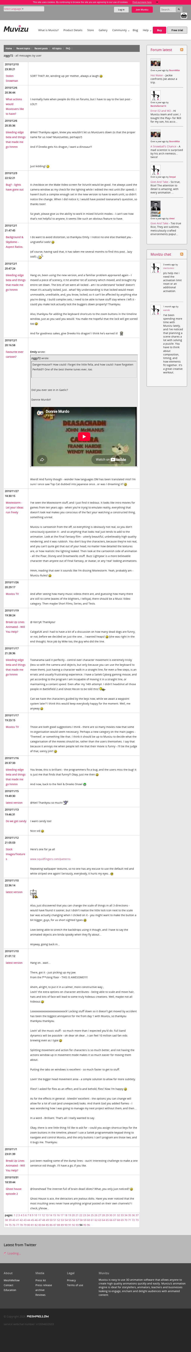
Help (146, 30)
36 (133, 1215)
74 (6, 1225)
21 (77, 1215)
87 (54, 1225)
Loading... (14, 1253)
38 (6, 1220)
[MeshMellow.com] (37, 1316)
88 (58, 1225)
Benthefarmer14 (158, 106)
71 (129, 1220)
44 (28, 1220)
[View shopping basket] (184, 15)
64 (103, 1220)
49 (47, 1220)
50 (51, 1220)
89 (62, 1225)
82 (36, 1225)
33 (122, 1215)
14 (50, 1215)
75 (10, 1225)
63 (99, 1220)
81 (32, 1225)
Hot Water (157, 75)
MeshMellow (12, 1280)
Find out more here (142, 2)
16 (58, 1215)
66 (110, 1220)
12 (43, 1215)
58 (81, 1220)
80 (28, 1225)
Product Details (72, 30)
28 (103, 1215)
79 (25, 1225)
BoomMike (174, 70)
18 (65, 1215)
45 (32, 1220)
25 (92, 1215)
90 (66, 1225)
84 (43, 1225)
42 (21, 1220)
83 (39, 1225)
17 (61, 1215)
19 (69, 1215)
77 (17, 1225)
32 (118, 1215)
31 (114, 1215)
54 (66, 1220)
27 (99, 1215)
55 (69, 1220)
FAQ (68, 48)
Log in (121, 9)
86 (51, 1225)
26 (95, 1215)
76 (13, 1225)
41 (17, 1220)
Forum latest (161, 49)
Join (142, 9)
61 (92, 1220)
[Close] (157, 2)
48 (43, 1220)
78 (21, 1225)
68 (118, 1220)
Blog (135, 30)
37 (137, 1215)
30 (110, 1215)
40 (13, 1220)
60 (88, 1220)
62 (96, 1220)
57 (77, 1220)
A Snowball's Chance (164, 146)
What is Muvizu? (48, 30)
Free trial (177, 30)
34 (125, 1215)
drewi (172, 218)
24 (88, 1215)
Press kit (40, 1280)
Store (90, 30)
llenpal (172, 177)
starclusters (168, 268)
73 (137, 1220)
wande (166, 310)
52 (58, 1220)
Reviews (40, 1295)
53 (62, 1220)
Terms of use (75, 1285)
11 (39, 1215)
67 (114, 1220)
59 (84, 1220)
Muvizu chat (161, 254)
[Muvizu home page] (16, 28)
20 (73, 1215)
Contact (8, 1285)
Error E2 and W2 (161, 111)
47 (39, 1220)
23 (84, 1215)
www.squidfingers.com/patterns (50, 859)
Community (119, 30)
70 (125, 1220)
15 (54, 1215)
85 (47, 1225)
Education (10, 1290)
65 (107, 1220)
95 (84, 1225)
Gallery (103, 30)
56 (73, 1220)
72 (133, 1220)
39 (10, 1220)
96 (88, 1225)
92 (73, 1225)
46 (36, 1220)
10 (35, 1215)
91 (69, 1225)
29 (107, 1215)
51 (54, 1220)
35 (129, 1215)
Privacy (71, 1280)
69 (122, 1220)
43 (25, 1220)
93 (77, 1225)
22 (80, 1215)
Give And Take (160, 182)
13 (47, 1215)
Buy (159, 30)
